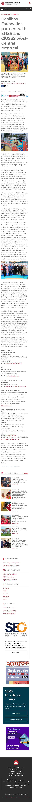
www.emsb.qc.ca (11, 435)
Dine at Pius (16, 713)
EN (27, 9)
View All (25, 473)
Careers (19, 797)
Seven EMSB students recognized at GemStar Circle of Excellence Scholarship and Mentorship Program (19, 494)
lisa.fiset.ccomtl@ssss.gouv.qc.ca (16, 386)
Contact (9, 797)
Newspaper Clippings (9, 613)
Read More (15, 484)
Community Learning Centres (11, 563)
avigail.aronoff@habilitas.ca (14, 363)
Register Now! (16, 652)
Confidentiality (26, 797)
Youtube (5, 594)
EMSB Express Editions (10, 574)
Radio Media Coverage (9, 611)
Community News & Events (11, 566)
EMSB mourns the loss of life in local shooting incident (19, 530)
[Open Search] (30, 3)
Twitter (5, 591)
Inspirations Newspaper (10, 580)
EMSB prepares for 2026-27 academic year (19, 504)
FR (30, 9)
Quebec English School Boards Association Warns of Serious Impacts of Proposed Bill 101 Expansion (20, 543)
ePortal (14, 797)
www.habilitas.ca (6, 405)
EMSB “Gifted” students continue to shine (20, 517)
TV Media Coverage (9, 608)
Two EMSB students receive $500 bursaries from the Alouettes (19, 480)
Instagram (6, 597)
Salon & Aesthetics (16, 720)
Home (4, 797)
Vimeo (5, 599)
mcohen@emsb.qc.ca (12, 376)
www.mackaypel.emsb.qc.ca (10, 439)
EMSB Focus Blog (8, 577)
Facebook (6, 588)
